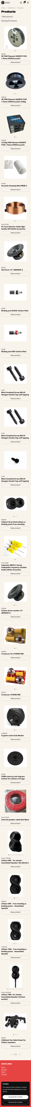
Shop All (4, 1069)
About (3, 1072)
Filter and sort (7, 17)
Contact (4, 1074)
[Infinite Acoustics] (5, 2)
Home (3, 1067)
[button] (21, 3)
